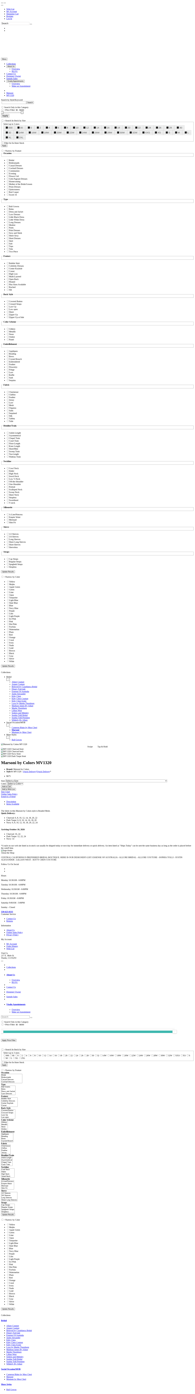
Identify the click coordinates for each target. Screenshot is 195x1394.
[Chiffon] (5, 1148)
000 (10, 127)
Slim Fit (12, 522)
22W (71, 132)
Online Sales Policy (9, 794)
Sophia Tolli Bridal (20, 715)
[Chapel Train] (6, 1162)
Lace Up (12, 307)
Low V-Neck (14, 479)
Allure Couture (18, 682)
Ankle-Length (15, 433)
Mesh (11, 405)
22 (139, 127)
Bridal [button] (9, 677)
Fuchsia (12, 627)
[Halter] (7, 1172)
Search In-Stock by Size (15, 120)
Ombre (12, 337)
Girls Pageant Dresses (18, 179)
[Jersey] (5, 1153)
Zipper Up (13, 314)
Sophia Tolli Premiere (21, 718)
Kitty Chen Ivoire (19, 701)
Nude (11, 645)
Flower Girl (14, 176)
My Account (11, 11)
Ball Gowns (14, 206)
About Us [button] (10, 975)
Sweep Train (14, 451)
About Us (10, 930)
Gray (11, 656)
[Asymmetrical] (6, 1160)
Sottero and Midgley (20, 713)
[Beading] (7, 1136)
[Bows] (7, 1139)
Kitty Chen (16, 696)
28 (170, 127)
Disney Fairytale (18, 689)
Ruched (12, 287)
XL (9, 137)
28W (109, 132)
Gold (11, 648)
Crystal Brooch (15, 359)
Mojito (12, 584)
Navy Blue (13, 608)
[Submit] (31, 24)
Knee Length (14, 446)
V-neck (12, 503)
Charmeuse (13, 392)
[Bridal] (11, 1075)
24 (149, 127)
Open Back (14, 279)
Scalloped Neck (15, 489)
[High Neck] (7, 1174)
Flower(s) (13, 367)
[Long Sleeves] (9, 1198)
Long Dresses (15, 222)
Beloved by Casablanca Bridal (24, 687)
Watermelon (14, 629)
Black (11, 653)
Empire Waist (14, 517)
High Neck (13, 473)
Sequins (12, 380)
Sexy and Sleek (15, 233)
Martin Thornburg (19, 708)
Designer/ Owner (13, 992)
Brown (12, 651)
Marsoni (15, 730)
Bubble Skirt (14, 263)
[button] (11, 64)
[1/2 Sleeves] (9, 1193)
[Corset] (9, 1105)
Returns (9, 921)
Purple (12, 611)
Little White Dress (16, 220)
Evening (12, 173)
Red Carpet (14, 192)
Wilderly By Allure (20, 720)
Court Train (14, 441)
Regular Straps (15, 561)
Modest (12, 225)
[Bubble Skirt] (9, 1099)
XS (159, 132)
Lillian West (17, 710)
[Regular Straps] (8, 1207)
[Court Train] (6, 1164)
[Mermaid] (7, 1186)
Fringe (11, 370)
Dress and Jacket (16, 212)
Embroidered (14, 362)
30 (180, 127)
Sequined (13, 413)
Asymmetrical (15, 435)
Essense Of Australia (20, 691)
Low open (13, 309)
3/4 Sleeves (14, 537)
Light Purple (14, 616)
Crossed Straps (15, 304)
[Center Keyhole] (9, 1103)
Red (11, 635)
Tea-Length (14, 454)
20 (129, 127)
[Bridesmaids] (11, 1077)
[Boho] (8, 1089)
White (11, 661)
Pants (11, 228)
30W (122, 132)
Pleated (12, 282)
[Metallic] (4, 1125)
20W (59, 132)
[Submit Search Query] (31, 1017)
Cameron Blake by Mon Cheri (24, 727)
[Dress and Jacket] (8, 1091)
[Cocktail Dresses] (11, 1082)
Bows (11, 356)
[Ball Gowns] (8, 1087)
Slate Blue (13, 603)
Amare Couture (18, 684)
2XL (21, 137)
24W (84, 132)
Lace (11, 372)
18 (118, 127)
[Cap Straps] (8, 1205)
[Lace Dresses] (8, 1094)
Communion (14, 171)
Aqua (11, 595)
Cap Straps (13, 559)
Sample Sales (12, 997)
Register (9, 16)
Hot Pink (13, 624)
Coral (11, 640)
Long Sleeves (14, 539)
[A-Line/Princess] (7, 1181)
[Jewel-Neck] (7, 1176)
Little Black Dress (16, 217)
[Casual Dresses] (11, 1080)
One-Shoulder (15, 484)
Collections (11, 967)
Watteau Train (15, 457)
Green (11, 589)
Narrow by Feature (13, 151)
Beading (12, 354)
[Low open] (8, 1117)
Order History (12, 946)
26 (160, 127)
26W (97, 132)
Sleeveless (13, 547)
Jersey (11, 400)
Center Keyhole (15, 268)
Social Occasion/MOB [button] (15, 722)
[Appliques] (7, 1134)
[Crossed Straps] (8, 1113)
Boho (11, 209)
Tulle (11, 421)
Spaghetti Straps (16, 564)
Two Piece (13, 251)
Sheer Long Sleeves (17, 542)
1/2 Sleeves (14, 534)
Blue (11, 605)
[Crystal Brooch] (7, 1141)
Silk (10, 416)
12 (87, 127)
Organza (12, 408)
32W (134, 132)
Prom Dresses (15, 187)
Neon (11, 334)
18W (46, 132)
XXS (147, 132)
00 (21, 127)
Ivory (11, 643)
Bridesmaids (14, 163)
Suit (10, 243)
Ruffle (11, 375)
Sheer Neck (14, 495)
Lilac (11, 613)
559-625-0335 (7, 912)
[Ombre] (4, 1129)
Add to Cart (6, 786)
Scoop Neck (14, 492)
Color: (4, 784)
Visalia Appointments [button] (15, 1004)
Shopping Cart (12, 14)
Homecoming (14, 181)
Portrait (12, 487)
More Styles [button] (11, 735)
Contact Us (11, 919)
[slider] (174, 1032)
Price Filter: (10, 110)
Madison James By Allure (22, 706)
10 (77, 127)
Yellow (12, 582)
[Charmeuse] (5, 1146)
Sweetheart (13, 500)
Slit (10, 290)
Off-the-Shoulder (16, 481)
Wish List (10, 9)
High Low (13, 274)
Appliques (13, 351)
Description (11, 801)
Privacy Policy (12, 935)
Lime (11, 592)
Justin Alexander (19, 694)
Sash (11, 378)
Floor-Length (14, 443)
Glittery (12, 329)
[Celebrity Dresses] (9, 1101)
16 (108, 127)
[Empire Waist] (7, 1184)
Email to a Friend (8, 796)
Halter (11, 471)
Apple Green (14, 587)
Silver (11, 659)
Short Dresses (15, 238)
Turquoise (13, 597)
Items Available (12, 804)
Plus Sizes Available (17, 284)
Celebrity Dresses (16, 266)
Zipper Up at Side (16, 317)
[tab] (100, 698)
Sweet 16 (13, 195)
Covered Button (15, 301)
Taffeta (12, 418)
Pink (11, 621)
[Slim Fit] (7, 1188)
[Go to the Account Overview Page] (2, 5)
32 (9, 132)
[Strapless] (8, 1212)
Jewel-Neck (14, 476)
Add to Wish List (8, 789)
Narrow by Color (12, 577)
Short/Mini (13, 449)
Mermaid (13, 520)
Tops (11, 246)
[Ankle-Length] (6, 1158)
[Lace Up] (8, 1115)
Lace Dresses (14, 214)
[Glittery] (4, 1122)
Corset (11, 271)
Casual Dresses (15, 165)
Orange (12, 637)
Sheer (11, 312)
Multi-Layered (15, 276)
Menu (4, 59)
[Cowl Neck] (7, 1170)
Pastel (11, 339)
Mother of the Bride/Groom (20, 184)
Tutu (11, 249)
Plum (11, 632)
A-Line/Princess (16, 514)
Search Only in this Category (16, 107)
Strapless (12, 497)
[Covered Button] (8, 1110)
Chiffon (12, 395)
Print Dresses (14, 230)
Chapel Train (14, 438)
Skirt (11, 241)
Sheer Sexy (14, 236)
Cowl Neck (14, 468)
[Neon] (4, 1127)
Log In (9, 19)
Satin (11, 410)
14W (21, 132)
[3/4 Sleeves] (9, 1195)
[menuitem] (100, 9)
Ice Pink (12, 619)
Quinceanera (14, 189)
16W (33, 132)
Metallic (12, 331)
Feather (12, 364)
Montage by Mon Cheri (21, 732)
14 (97, 127)
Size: (3, 781)
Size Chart (5, 792)
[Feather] (5, 1150)
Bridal (11, 160)
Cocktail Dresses (16, 168)
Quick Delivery (43, 771)
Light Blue (13, 600)
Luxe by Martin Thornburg (23, 703)
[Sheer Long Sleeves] (9, 1200)
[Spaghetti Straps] (8, 1209)
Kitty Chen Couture (20, 698)
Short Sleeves (14, 545)
